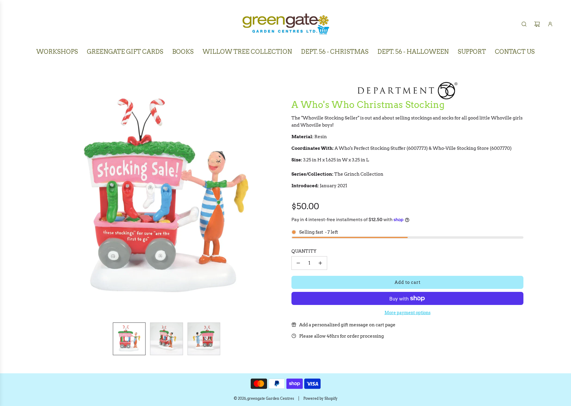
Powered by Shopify (320, 398)
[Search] (524, 24)
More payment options (408, 312)
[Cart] (537, 24)
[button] (52, 199)
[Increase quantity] (320, 263)
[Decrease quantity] (298, 263)
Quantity (303, 251)
